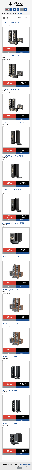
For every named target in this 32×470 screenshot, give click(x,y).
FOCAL (14, 13)
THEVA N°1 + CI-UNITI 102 (11, 424)
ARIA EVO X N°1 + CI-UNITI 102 (13, 223)
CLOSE (19, 468)
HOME (3, 13)
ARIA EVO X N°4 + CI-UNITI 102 (13, 123)
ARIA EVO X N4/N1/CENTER (11, 22)
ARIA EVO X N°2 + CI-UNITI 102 (13, 189)
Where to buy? (22, 52)
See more (9, 52)
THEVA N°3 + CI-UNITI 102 (11, 357)
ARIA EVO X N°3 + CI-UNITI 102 (13, 156)
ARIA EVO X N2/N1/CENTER (11, 89)
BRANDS (9, 13)
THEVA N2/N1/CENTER (10, 323)
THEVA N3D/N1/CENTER (10, 256)
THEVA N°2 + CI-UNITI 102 (11, 390)
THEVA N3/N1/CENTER (10, 290)
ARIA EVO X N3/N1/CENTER (11, 56)
